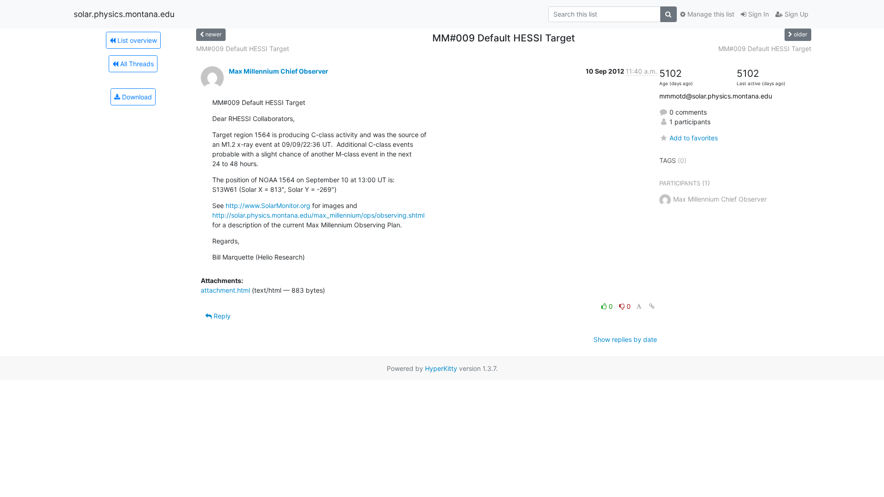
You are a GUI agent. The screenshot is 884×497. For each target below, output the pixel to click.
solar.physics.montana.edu (124, 14)
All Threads (136, 64)
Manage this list (710, 14)
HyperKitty (441, 368)
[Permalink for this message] (652, 306)
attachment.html (225, 290)
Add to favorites (693, 138)
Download (136, 97)
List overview (136, 40)
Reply (221, 316)
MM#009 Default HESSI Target (242, 48)
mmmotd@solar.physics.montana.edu (715, 96)
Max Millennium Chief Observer (278, 71)
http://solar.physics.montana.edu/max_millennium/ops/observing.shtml (318, 215)
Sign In (757, 14)
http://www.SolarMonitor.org (268, 205)
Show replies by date (625, 339)
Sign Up (795, 14)
